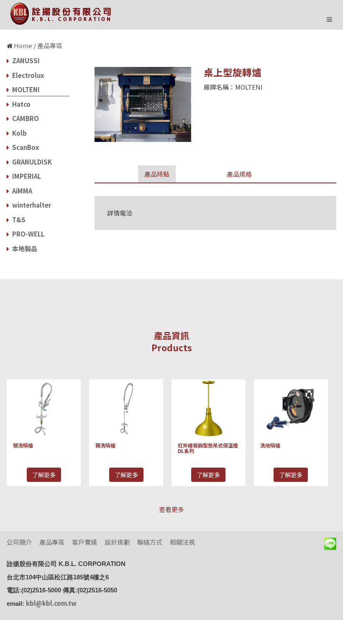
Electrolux (27, 75)
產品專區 (49, 45)
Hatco (21, 104)
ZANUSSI (25, 60)
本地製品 (24, 248)
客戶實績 (84, 542)
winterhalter (31, 205)
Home (23, 45)
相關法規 (182, 542)
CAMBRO (25, 118)
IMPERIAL (26, 176)
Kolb (19, 133)
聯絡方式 (149, 542)
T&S (18, 219)
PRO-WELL (27, 233)
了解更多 (44, 475)
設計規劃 (117, 542)
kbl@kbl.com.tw (51, 603)
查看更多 (171, 509)
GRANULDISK (31, 161)
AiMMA (21, 190)
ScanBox (25, 147)
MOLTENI (25, 89)
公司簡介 (19, 542)
